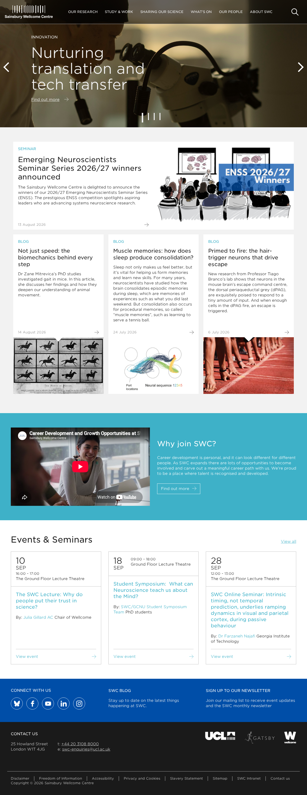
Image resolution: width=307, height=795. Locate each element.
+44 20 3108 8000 (80, 744)
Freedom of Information (60, 778)
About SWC (261, 12)
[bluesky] (17, 703)
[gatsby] (260, 738)
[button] (295, 12)
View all (288, 541)
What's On (201, 12)
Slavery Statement (186, 778)
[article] (153, 186)
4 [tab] (159, 116)
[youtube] (48, 703)
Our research (83, 12)
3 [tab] (154, 116)
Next (299, 67)
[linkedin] (64, 703)
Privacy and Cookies (142, 778)
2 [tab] (148, 116)
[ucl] (220, 738)
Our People (231, 12)
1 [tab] (142, 117)
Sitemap (220, 778)
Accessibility (103, 778)
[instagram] (79, 703)
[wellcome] (290, 738)
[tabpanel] (153, 63)
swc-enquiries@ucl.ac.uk (86, 749)
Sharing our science (161, 12)
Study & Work (119, 12)
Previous (8, 67)
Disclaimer (20, 778)
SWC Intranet (249, 778)
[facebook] (32, 703)
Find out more (45, 99)
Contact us (280, 778)
